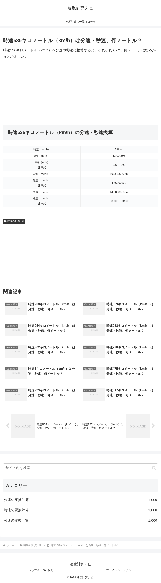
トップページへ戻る (41, 570)
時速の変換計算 (15, 221)
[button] (153, 468)
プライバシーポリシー (120, 570)
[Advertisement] (80, 92)
